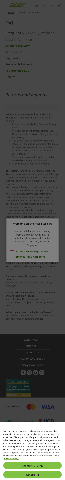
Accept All (32, 474)
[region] (32, 451)
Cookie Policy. (11, 458)
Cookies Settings (32, 465)
